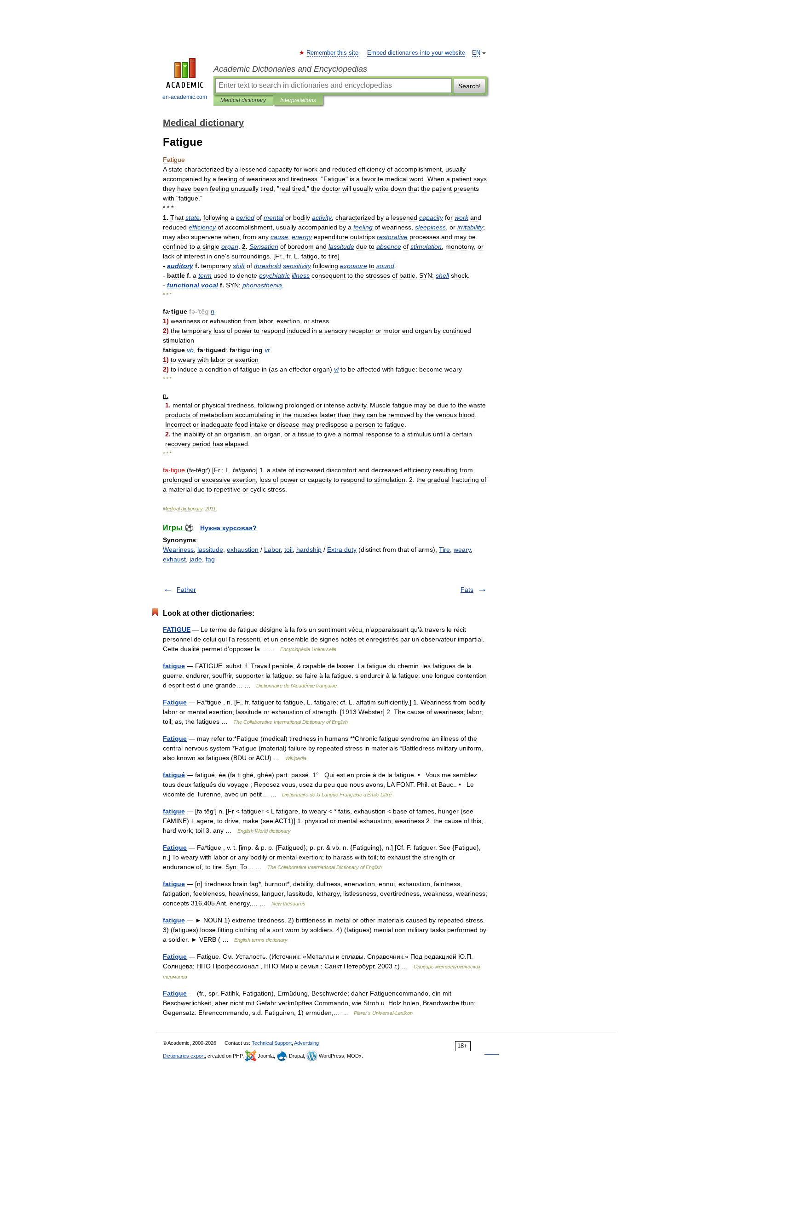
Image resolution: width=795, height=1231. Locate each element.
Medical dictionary (243, 100)
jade (196, 559)
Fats (467, 589)
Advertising (306, 1043)
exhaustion (243, 549)
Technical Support (272, 1043)
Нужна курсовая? (228, 528)
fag (210, 559)
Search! (469, 86)
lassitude (210, 549)
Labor (272, 549)
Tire (444, 549)
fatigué (174, 775)
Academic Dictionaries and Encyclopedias (290, 69)
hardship (309, 549)
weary (462, 549)
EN (476, 53)
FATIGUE (176, 629)
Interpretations (298, 100)
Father (186, 589)
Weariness (178, 549)
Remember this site (332, 53)
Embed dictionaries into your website (416, 53)
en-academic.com (184, 97)
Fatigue (175, 702)
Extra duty (342, 549)
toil (288, 549)
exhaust (174, 559)
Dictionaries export (184, 1056)
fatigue (174, 666)
